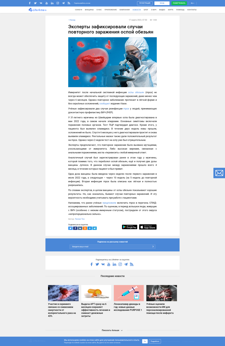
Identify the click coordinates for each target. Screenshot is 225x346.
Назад (72, 20)
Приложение (111, 9)
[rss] (69, 3)
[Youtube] (47, 3)
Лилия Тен (80, 219)
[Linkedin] (53, 3)
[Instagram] (59, 3)
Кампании (125, 9)
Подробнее (155, 341)
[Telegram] (64, 3)
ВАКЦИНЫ (89, 9)
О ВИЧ (153, 9)
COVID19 (78, 9)
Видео (162, 9)
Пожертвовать (179, 3)
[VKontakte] (42, 3)
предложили (109, 202)
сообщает (104, 103)
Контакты (191, 9)
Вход (162, 3)
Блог (146, 9)
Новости (137, 9)
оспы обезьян (136, 92)
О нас (99, 9)
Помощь (180, 9)
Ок (145, 341)
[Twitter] (36, 3)
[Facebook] (31, 3)
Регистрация (144, 3)
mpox (126, 108)
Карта (170, 9)
